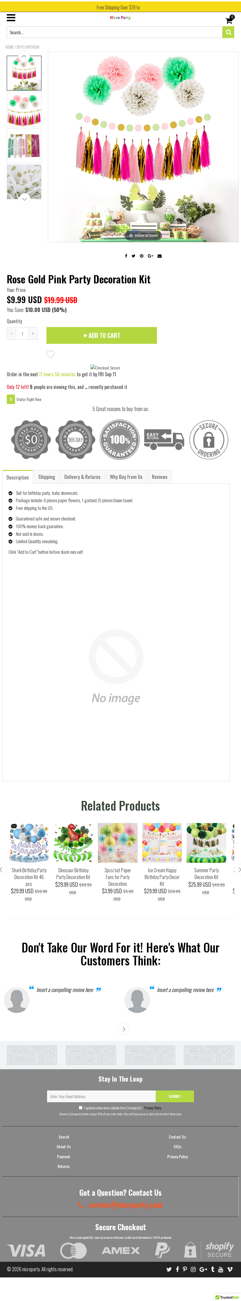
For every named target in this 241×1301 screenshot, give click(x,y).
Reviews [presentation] (160, 476)
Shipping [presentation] (46, 476)
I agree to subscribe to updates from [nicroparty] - (122, 1107)
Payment (63, 1156)
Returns (64, 1166)
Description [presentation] (17, 477)
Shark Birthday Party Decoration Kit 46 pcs (29, 877)
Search (63, 1137)
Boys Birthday (28, 47)
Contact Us (177, 1137)
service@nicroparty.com (125, 1204)
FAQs (177, 1146)
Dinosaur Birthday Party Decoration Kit (73, 874)
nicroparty (31, 1269)
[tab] (18, 476)
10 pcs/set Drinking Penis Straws (60, 1285)
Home (9, 47)
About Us (64, 1146)
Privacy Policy (152, 1107)
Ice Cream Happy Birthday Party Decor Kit (162, 877)
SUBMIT (175, 1096)
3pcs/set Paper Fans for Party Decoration (117, 877)
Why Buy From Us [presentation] (126, 476)
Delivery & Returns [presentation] (82, 476)
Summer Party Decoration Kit (206, 874)
